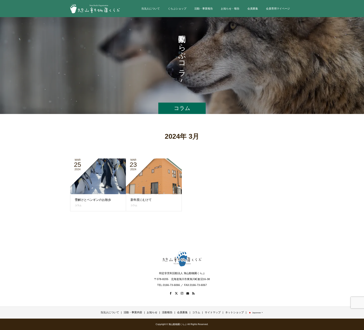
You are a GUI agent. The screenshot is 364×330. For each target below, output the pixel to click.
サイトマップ (213, 312)
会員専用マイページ (278, 8)
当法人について (109, 312)
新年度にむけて (141, 199)
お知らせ (152, 312)
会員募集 (182, 312)
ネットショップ (234, 312)
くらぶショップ (177, 8)
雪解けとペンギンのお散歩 (93, 199)
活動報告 (167, 312)
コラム (78, 205)
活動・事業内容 (133, 312)
